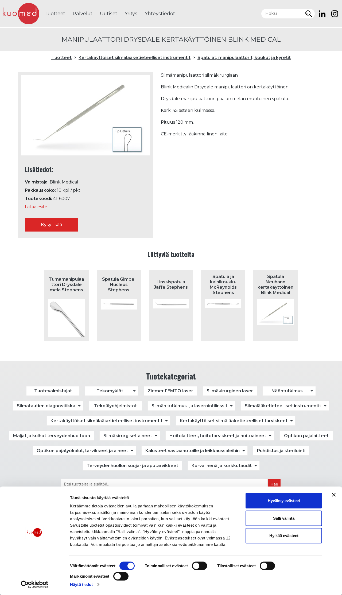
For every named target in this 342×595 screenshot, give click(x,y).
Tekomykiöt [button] (109, 390)
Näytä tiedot (81, 584)
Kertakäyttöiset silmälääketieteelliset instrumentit (135, 57)
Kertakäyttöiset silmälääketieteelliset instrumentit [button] (106, 420)
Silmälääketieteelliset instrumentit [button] (283, 405)
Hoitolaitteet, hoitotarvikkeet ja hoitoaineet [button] (217, 435)
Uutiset (108, 14)
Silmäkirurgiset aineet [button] (127, 435)
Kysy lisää (51, 224)
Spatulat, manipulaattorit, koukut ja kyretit (244, 57)
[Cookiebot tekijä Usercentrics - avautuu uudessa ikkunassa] (34, 585)
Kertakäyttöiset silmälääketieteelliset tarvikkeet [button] (233, 420)
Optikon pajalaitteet (306, 435)
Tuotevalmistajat (53, 390)
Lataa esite (36, 206)
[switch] (199, 566)
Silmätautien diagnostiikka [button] (46, 405)
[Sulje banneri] (334, 495)
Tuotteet (54, 14)
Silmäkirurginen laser (230, 390)
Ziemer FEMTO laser (170, 390)
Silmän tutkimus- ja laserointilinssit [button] (189, 405)
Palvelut (82, 14)
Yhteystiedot (160, 14)
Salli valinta (283, 518)
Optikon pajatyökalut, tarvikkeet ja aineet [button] (82, 450)
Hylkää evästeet (283, 535)
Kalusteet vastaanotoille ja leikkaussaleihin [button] (192, 450)
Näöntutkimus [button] (287, 390)
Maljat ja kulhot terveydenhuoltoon (51, 435)
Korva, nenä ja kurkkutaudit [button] (222, 465)
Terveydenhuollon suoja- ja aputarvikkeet (132, 465)
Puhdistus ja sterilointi (281, 450)
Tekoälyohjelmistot (115, 405)
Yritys (131, 14)
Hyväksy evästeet (284, 500)
